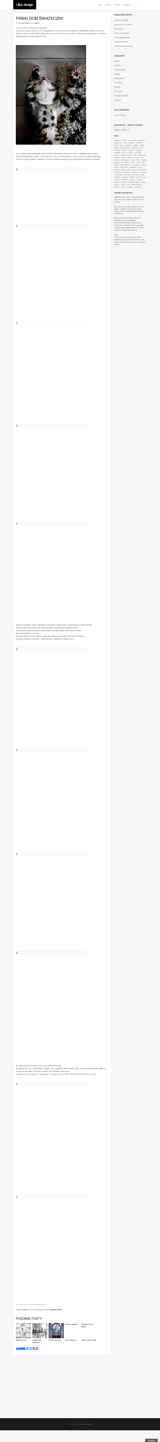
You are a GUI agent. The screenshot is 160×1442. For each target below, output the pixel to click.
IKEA (123, 152)
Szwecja (124, 182)
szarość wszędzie (121, 20)
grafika (130, 150)
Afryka (124, 140)
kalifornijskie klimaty (122, 37)
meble (133, 160)
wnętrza (123, 187)
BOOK (116, 61)
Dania (121, 145)
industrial (137, 152)
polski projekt (141, 170)
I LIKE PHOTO (120, 115)
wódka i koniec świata (88, 1340)
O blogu (108, 5)
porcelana (118, 172)
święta (132, 177)
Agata (37, 23)
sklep (142, 174)
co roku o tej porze (55, 1340)
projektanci (135, 172)
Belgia (116, 143)
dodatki (141, 145)
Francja (124, 150)
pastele (116, 170)
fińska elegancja (70, 1340)
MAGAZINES (119, 78)
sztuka (131, 179)
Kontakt (118, 5)
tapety (143, 182)
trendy (123, 184)
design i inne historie (122, 33)
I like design (86, 1424)
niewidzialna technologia (123, 46)
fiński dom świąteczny (39, 18)
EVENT (117, 65)
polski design (131, 170)
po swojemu (119, 28)
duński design (125, 148)
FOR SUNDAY (120, 69)
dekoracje (128, 145)
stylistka (117, 177)
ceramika (139, 143)
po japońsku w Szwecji (123, 24)
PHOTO (117, 87)
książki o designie (127, 157)
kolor (134, 155)
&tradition (117, 140)
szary (144, 177)
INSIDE (117, 74)
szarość (138, 177)
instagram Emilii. (55, 1309)
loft (141, 157)
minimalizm (125, 162)
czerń (116, 145)
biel (121, 143)
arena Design (132, 140)
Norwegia (136, 165)
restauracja (119, 174)
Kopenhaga (142, 155)
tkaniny (116, 184)
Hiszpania (138, 150)
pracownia (126, 172)
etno (141, 148)
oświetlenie (132, 167)
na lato (138, 162)
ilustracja (130, 152)
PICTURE (118, 91)
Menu (138, 160)
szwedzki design (134, 182)
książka (117, 157)
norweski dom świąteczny (37, 1341)
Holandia (117, 152)
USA (128, 184)
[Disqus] (62, 1388)
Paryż (140, 167)
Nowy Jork (123, 167)
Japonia (117, 155)
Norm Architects (125, 165)
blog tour (132, 143)
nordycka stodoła (121, 41)
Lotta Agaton (125, 160)
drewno (116, 148)
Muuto (132, 162)
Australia (142, 140)
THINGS (117, 100)
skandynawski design (131, 174)
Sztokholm (124, 179)
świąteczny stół (21, 1340)
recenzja (143, 172)
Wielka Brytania (136, 184)
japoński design (126, 155)
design (135, 145)
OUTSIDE (118, 82)
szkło (117, 179)
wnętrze (130, 187)
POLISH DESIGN (121, 95)
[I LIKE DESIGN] (24, 3)
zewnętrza (138, 187)
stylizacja (125, 177)
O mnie (99, 5)
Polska (123, 170)
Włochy (116, 187)
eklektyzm (135, 148)
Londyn (116, 160)
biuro (125, 143)
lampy (137, 157)
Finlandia (117, 150)
